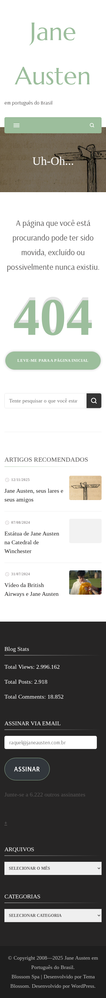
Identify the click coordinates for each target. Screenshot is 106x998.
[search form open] (92, 125)
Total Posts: (19, 681)
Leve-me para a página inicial (53, 360)
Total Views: (20, 666)
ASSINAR (27, 769)
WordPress (82, 986)
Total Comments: (25, 696)
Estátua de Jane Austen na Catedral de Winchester (31, 542)
